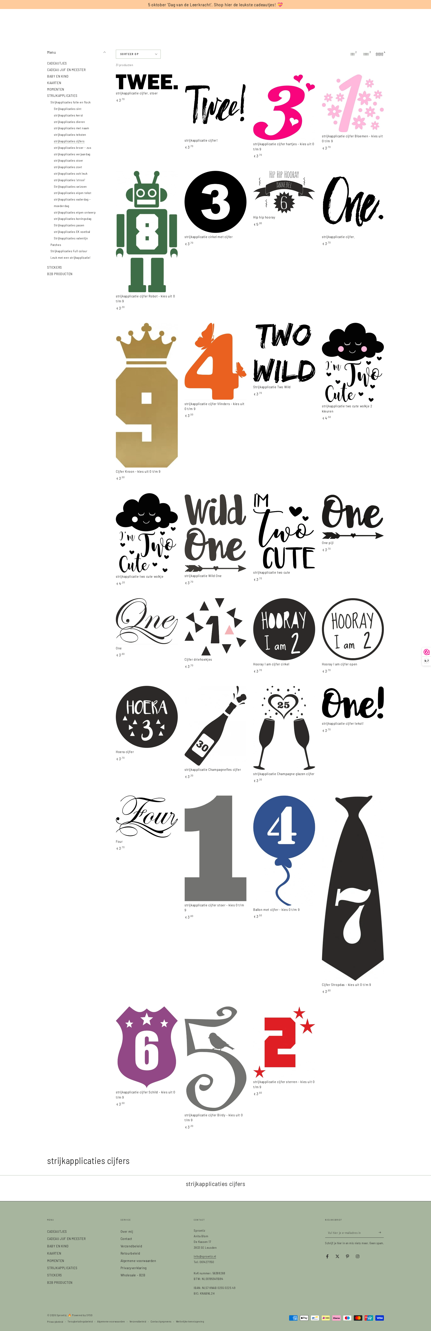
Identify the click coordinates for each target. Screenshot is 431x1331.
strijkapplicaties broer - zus (72, 147)
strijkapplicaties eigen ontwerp (75, 212)
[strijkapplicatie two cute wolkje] (147, 533)
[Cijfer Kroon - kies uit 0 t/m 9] (147, 395)
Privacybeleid (55, 1321)
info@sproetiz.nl (205, 1256)
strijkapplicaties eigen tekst (72, 193)
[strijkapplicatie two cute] (284, 531)
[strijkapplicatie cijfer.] (353, 202)
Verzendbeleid (131, 1246)
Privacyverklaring (134, 1268)
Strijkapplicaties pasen (69, 225)
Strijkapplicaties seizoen (70, 186)
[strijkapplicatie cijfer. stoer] (147, 81)
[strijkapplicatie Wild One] (215, 532)
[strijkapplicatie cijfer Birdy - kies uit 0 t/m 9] (215, 1058)
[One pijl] (353, 516)
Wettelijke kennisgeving (190, 1321)
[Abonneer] (381, 1232)
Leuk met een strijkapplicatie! (71, 257)
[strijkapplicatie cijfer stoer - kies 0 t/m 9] (215, 848)
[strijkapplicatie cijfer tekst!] (353, 703)
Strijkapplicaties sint (67, 109)
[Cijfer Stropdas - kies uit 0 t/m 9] (353, 888)
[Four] (147, 817)
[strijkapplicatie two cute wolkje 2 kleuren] (353, 362)
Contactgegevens (161, 1321)
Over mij (127, 1231)
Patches (56, 244)
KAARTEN (54, 82)
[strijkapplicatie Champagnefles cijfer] (215, 726)
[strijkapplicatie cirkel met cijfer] (215, 202)
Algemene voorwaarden (138, 1260)
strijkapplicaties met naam (71, 128)
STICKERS (54, 267)
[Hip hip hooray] (284, 192)
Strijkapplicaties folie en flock (70, 102)
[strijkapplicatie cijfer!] (215, 105)
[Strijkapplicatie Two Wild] (284, 353)
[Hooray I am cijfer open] (353, 629)
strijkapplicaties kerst (68, 115)
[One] (147, 621)
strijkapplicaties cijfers (69, 141)
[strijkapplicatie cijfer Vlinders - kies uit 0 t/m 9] (215, 361)
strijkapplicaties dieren (69, 121)
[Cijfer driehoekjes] (215, 626)
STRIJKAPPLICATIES (62, 95)
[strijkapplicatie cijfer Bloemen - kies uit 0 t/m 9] (353, 103)
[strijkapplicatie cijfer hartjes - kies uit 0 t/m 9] (284, 107)
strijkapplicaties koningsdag (73, 219)
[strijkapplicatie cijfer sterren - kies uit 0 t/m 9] (284, 1042)
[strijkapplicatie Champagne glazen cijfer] (284, 728)
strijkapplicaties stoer (68, 160)
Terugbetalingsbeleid (80, 1321)
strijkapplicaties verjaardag (72, 154)
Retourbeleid (130, 1253)
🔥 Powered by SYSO (80, 1315)
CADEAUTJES (57, 63)
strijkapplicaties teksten (70, 134)
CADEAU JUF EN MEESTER (66, 69)
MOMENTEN (55, 89)
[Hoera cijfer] (147, 717)
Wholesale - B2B (133, 1275)
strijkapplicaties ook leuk (71, 173)
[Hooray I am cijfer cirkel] (284, 629)
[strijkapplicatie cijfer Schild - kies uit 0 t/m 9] (147, 1047)
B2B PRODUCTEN (60, 274)
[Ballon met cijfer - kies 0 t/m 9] (284, 851)
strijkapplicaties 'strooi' (69, 180)
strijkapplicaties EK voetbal (72, 232)
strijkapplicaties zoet (68, 167)
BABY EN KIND (57, 76)
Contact (126, 1238)
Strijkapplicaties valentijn (71, 238)
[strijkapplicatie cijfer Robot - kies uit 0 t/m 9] (147, 231)
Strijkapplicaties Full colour (69, 251)
